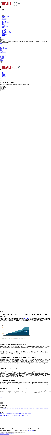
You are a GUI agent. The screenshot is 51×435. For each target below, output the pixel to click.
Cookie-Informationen (30, 430)
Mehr (1, 43)
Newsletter (2, 60)
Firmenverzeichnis (5, 18)
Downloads (4, 30)
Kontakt (5, 415)
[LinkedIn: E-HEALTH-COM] (5, 63)
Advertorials (4, 19)
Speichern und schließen (21, 432)
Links (3, 27)
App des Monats (5, 26)
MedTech (3, 12)
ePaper (3, 35)
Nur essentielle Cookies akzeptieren (11, 432)
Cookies (19, 415)
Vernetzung (4, 10)
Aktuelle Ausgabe (5, 29)
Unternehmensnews (5, 16)
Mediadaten (4, 33)
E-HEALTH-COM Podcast (6, 32)
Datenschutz (15, 415)
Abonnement (4, 34)
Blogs (3, 24)
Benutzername (3, 87)
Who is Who (4, 21)
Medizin (3, 74)
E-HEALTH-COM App (6, 31)
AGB (12, 415)
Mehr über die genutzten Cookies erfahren (7, 433)
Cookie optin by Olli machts (4, 434)
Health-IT (3, 11)
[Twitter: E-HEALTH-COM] (3, 63)
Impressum (9, 415)
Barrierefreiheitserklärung (25, 415)
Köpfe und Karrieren (5, 22)
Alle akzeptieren (3, 432)
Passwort (2, 88)
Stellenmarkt (4, 17)
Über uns (1, 37)
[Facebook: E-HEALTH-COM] (1, 63)
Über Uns (1, 415)
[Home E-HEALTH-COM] (10, 5)
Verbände (3, 25)
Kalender (3, 23)
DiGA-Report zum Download (5, 397)
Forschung (4, 13)
